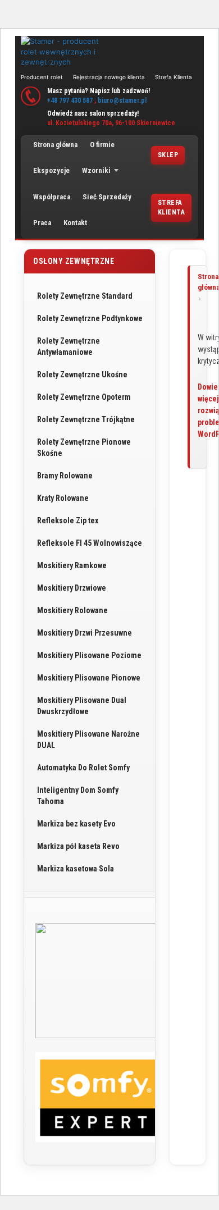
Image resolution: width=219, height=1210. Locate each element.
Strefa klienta (171, 207)
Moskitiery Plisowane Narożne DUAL (88, 739)
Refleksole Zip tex (67, 520)
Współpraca (51, 197)
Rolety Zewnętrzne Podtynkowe (90, 318)
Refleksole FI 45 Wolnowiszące (89, 542)
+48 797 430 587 (70, 100)
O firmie (102, 144)
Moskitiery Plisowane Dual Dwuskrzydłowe (81, 706)
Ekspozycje (51, 170)
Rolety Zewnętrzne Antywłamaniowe (68, 346)
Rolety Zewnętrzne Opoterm (84, 396)
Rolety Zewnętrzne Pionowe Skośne (84, 447)
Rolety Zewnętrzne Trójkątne (86, 419)
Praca (42, 222)
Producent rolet (42, 77)
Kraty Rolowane (63, 498)
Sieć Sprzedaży (107, 197)
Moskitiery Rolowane (72, 610)
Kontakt (75, 222)
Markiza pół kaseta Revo (78, 846)
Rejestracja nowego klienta (109, 77)
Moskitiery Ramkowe (72, 565)
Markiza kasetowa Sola (75, 868)
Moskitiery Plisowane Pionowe (88, 677)
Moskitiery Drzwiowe (71, 587)
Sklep (168, 155)
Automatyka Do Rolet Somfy (83, 767)
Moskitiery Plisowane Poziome (89, 655)
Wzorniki (96, 170)
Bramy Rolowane (65, 475)
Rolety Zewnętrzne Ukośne (82, 374)
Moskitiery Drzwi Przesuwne (84, 632)
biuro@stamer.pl (122, 100)
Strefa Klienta (173, 77)
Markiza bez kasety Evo (76, 823)
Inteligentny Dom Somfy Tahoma (77, 796)
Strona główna (55, 144)
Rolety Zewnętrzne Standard (85, 295)
